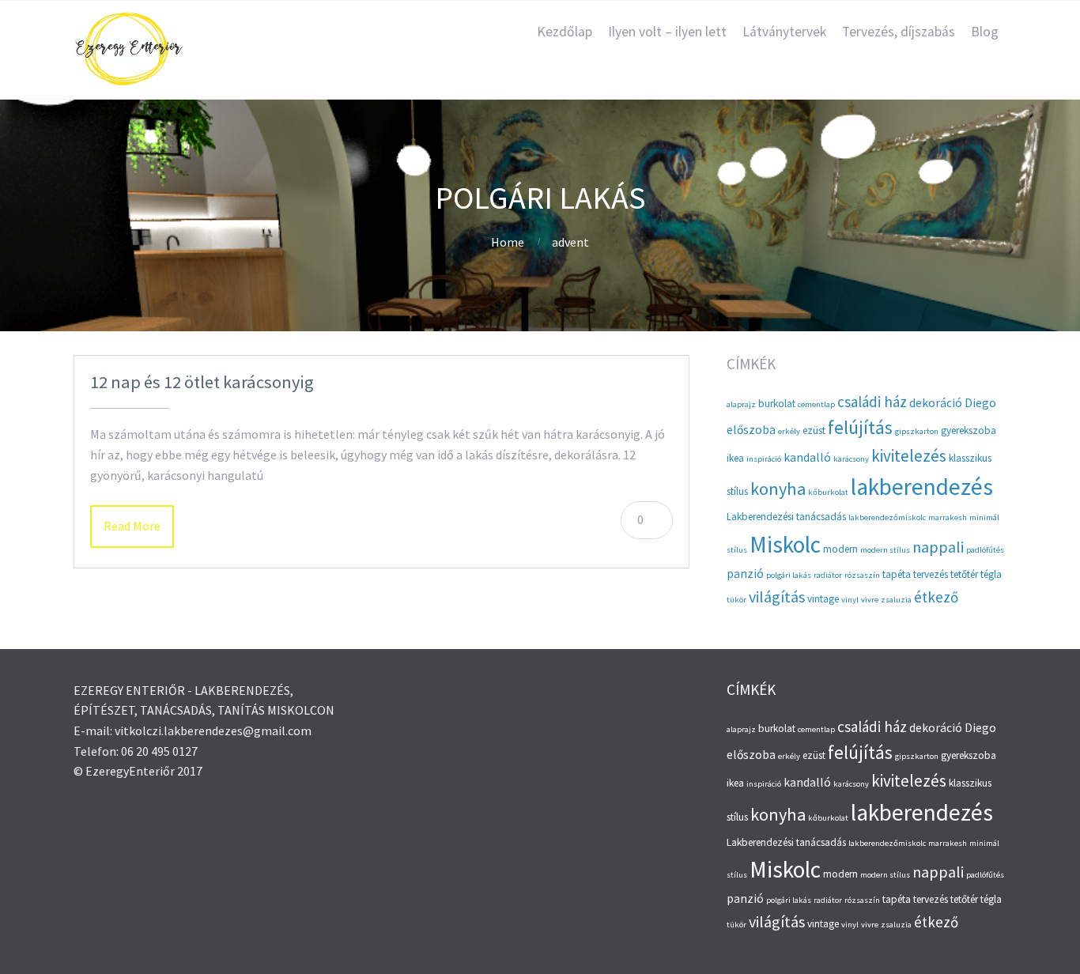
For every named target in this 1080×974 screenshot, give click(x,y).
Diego (980, 402)
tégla (991, 574)
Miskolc (785, 544)
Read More (132, 526)
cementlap (816, 404)
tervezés (930, 574)
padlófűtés (985, 550)
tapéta (896, 574)
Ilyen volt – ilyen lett (667, 31)
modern (840, 549)
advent (570, 242)
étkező (936, 596)
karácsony (851, 459)
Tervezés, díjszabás (898, 31)
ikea (735, 458)
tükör (736, 600)
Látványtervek (784, 31)
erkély (789, 431)
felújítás (860, 427)
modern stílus (885, 550)
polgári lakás (788, 575)
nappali (938, 547)
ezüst (813, 430)
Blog (985, 31)
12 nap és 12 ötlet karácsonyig (202, 382)
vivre (869, 600)
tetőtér (964, 574)
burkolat (776, 403)
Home (507, 242)
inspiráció (763, 459)
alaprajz (741, 404)
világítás (777, 596)
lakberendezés (922, 486)
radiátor (828, 575)
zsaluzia (896, 600)
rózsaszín (862, 575)
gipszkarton (916, 431)
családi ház (872, 401)
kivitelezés (908, 455)
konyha (778, 489)
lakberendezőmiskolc (887, 517)
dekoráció (935, 402)
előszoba (751, 429)
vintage (823, 599)
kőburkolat (828, 492)
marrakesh (947, 517)
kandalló (807, 457)
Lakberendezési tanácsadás (786, 516)
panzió (745, 573)
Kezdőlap (564, 31)
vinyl (850, 600)
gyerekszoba (968, 430)
